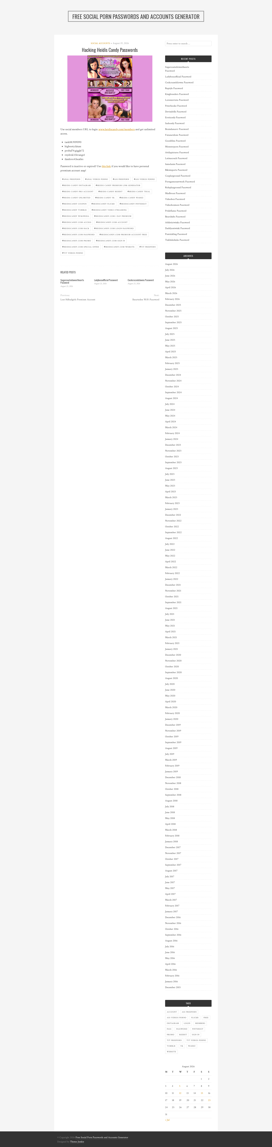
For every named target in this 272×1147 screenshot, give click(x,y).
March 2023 (171, 497)
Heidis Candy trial (139, 191)
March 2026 (171, 293)
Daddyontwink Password (177, 228)
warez (192, 1046)
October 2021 (171, 596)
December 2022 (173, 515)
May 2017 (170, 888)
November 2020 (173, 660)
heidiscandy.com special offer (80, 246)
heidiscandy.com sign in (110, 240)
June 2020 (170, 690)
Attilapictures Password (177, 152)
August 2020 (171, 678)
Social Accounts (100, 43)
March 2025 (171, 357)
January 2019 (171, 771)
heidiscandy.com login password (114, 228)
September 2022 (173, 532)
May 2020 (170, 695)
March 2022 (171, 567)
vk (181, 1046)
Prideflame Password (175, 211)
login (187, 1023)
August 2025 (171, 328)
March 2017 (171, 900)
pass (169, 1029)
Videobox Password (175, 199)
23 (209, 1100)
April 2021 (170, 631)
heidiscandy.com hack (75, 228)
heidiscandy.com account (112, 222)
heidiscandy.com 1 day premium (112, 216)
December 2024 (173, 375)
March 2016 (171, 970)
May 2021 (170, 625)
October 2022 (172, 526)
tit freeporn (147, 246)
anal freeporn (71, 179)
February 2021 (172, 643)
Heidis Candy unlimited (76, 197)
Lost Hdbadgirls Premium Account (77, 299)
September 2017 (173, 865)
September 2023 (173, 462)
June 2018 (170, 812)
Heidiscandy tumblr (74, 210)
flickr (195, 1017)
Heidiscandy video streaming (109, 210)
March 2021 (171, 637)
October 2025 (172, 316)
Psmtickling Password (176, 234)
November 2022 (173, 520)
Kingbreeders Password (177, 94)
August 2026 (171, 264)
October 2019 (171, 736)
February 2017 (172, 905)
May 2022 (170, 555)
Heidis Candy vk (105, 197)
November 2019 (173, 730)
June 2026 (170, 275)
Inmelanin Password (175, 164)
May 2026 (170, 281)
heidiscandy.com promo (76, 240)
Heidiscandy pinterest (133, 203)
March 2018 (171, 830)
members (200, 1023)
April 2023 (170, 491)
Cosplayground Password (177, 176)
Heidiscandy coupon (74, 203)
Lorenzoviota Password (177, 100)
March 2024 (171, 427)
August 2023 (171, 468)
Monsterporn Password (177, 146)
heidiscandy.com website (119, 246)
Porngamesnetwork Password (180, 181)
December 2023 (173, 445)
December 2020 (173, 655)
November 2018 (173, 783)
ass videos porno (144, 179)
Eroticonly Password (175, 117)
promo (170, 1034)
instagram (173, 1023)
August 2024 (171, 398)
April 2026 (170, 287)
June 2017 (170, 882)
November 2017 (173, 853)
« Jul (167, 1120)
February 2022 (172, 573)
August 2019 (171, 748)
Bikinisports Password (176, 170)
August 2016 (171, 940)
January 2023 (171, 509)
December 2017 (173, 847)
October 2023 (172, 456)
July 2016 (169, 946)
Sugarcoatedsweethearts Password (72, 281)
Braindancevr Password (177, 129)
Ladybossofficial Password (106, 280)
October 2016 (171, 929)
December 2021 (173, 585)
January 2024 (171, 439)
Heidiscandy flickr (103, 203)
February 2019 (172, 765)
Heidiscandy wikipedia (75, 216)
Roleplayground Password (178, 187)
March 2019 (171, 760)
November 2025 (173, 310)
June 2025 (170, 340)
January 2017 (171, 911)
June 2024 (170, 410)
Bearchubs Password (175, 216)
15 (202, 1093)
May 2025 (170, 345)
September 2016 (173, 935)
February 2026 (172, 299)
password (181, 1029)
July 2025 (170, 334)
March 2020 (171, 707)
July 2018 (169, 806)
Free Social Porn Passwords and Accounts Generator (102, 1137)
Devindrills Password (175, 111)
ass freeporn (121, 179)
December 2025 (173, 305)
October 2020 (172, 666)
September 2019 (173, 742)
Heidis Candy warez (131, 197)
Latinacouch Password (176, 158)
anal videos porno (96, 179)
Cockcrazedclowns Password (141, 280)
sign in (195, 1034)
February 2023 (172, 503)
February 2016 (172, 975)
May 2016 (170, 958)
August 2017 (171, 870)
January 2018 (171, 841)
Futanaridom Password (176, 135)
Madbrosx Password (175, 193)
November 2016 (173, 923)
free (206, 1017)
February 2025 (172, 363)
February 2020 (172, 713)
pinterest (197, 1029)
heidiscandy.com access (76, 222)
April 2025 (170, 351)
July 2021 (169, 614)
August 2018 (171, 800)
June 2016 (170, 952)
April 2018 (170, 824)
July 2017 (169, 876)
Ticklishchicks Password (177, 240)
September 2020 (173, 672)
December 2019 (173, 725)
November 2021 (173, 590)
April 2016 (170, 964)
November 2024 (173, 380)
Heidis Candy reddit (110, 191)
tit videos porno (72, 253)
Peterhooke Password (176, 106)
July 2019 (169, 754)
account (172, 1012)
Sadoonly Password (174, 123)
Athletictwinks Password (177, 222)
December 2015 (173, 987)
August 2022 (171, 538)
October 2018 (171, 789)
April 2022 (170, 561)
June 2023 (170, 480)
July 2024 (170, 404)
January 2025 (171, 369)
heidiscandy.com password (78, 234)
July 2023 (169, 474)
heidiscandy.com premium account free (123, 234)
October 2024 (172, 386)
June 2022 (170, 550)
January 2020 (171, 719)
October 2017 (171, 859)
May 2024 (170, 415)
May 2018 (170, 818)
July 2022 (170, 544)
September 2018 (173, 795)
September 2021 (173, 602)
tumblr (171, 1046)
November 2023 (173, 450)
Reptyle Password (174, 88)
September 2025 (173, 322)
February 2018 (172, 835)
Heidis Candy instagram (76, 185)
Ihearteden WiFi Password (145, 299)
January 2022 (171, 579)
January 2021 (171, 649)
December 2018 (173, 777)
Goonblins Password (175, 141)
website (171, 1052)
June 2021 (170, 620)
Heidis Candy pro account (78, 191)
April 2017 (170, 894)
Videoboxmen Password (177, 205)
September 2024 (173, 392)
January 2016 (171, 981)
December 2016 (173, 917)
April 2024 (170, 421)
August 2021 (171, 608)
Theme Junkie (77, 1141)
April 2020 (170, 701)
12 (180, 1093)
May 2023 (170, 485)
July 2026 (170, 270)
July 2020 (170, 684)
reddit (183, 1034)
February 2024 (172, 433)
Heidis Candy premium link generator (118, 185)
